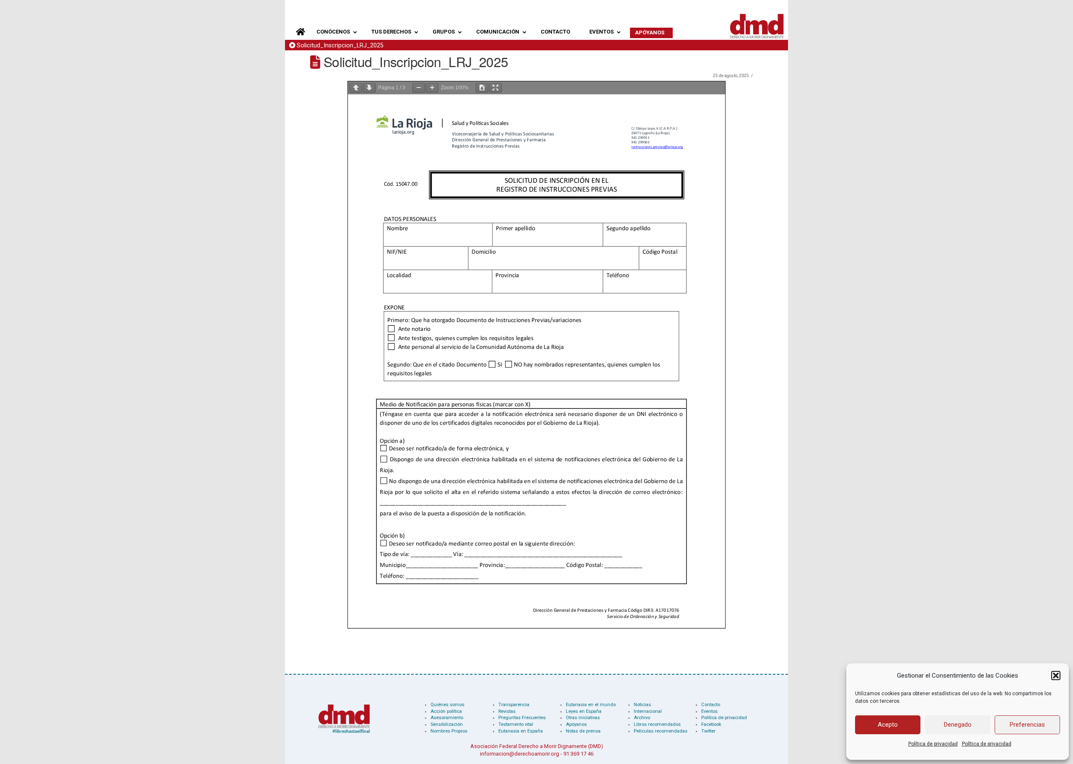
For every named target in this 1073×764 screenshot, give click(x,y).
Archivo (642, 717)
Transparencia (513, 704)
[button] (1056, 675)
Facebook (711, 724)
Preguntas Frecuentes (522, 717)
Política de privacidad (933, 744)
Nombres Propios (448, 731)
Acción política (446, 711)
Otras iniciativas (583, 717)
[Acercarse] (432, 88)
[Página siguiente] (369, 88)
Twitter (708, 731)
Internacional (648, 711)
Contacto (710, 704)
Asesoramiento (446, 717)
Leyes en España (583, 711)
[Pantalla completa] (495, 88)
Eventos (709, 711)
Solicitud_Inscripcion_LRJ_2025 (340, 45)
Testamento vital (515, 724)
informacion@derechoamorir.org (519, 754)
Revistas (507, 711)
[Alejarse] (418, 88)
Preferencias (1027, 724)
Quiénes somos (447, 704)
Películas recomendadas (660, 731)
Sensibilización (446, 724)
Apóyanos (576, 724)
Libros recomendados (657, 724)
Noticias (642, 704)
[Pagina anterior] (356, 88)
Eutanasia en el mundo (591, 704)
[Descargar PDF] (482, 88)
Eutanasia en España (520, 731)
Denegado (958, 724)
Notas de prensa (583, 731)
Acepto (888, 724)
